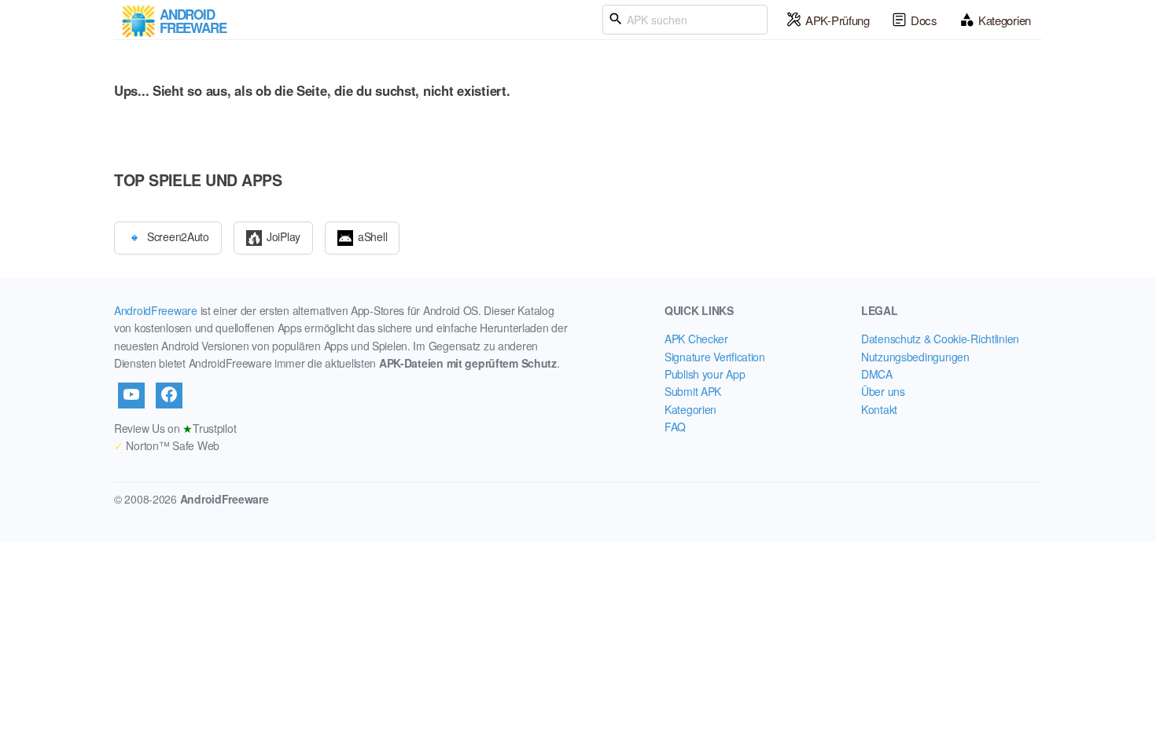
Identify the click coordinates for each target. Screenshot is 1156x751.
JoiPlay (283, 236)
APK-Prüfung (837, 20)
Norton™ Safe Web (166, 445)
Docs (924, 20)
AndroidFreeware (155, 310)
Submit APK (693, 391)
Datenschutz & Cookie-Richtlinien (940, 338)
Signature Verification (715, 357)
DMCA (877, 374)
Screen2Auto (178, 236)
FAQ (675, 426)
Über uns (883, 391)
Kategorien (1004, 20)
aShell (372, 236)
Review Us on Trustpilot (175, 428)
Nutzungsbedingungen (915, 357)
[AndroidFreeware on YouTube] (131, 395)
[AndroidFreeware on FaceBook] (169, 395)
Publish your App (705, 374)
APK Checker (696, 338)
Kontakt (879, 409)
